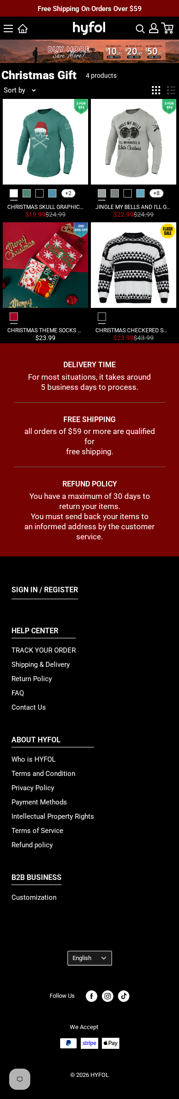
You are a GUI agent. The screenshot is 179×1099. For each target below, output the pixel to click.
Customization (33, 897)
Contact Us (28, 707)
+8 (156, 193)
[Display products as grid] (156, 90)
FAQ (17, 693)
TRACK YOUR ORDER (43, 650)
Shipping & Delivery (40, 664)
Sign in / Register (44, 589)
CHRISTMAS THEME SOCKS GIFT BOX (45, 330)
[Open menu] (8, 28)
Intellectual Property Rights (52, 816)
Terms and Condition (43, 773)
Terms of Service (37, 831)
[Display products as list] (171, 90)
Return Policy (31, 679)
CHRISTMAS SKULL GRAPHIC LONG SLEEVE (45, 207)
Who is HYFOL (33, 759)
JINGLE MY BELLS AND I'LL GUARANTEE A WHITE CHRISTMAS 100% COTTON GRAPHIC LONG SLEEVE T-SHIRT (133, 207)
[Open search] (140, 28)
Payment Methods (39, 802)
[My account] (153, 28)
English (82, 957)
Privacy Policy (32, 788)
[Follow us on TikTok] (123, 996)
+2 (68, 193)
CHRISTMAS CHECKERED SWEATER (133, 330)
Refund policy (32, 845)
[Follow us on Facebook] (91, 996)
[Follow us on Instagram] (107, 996)
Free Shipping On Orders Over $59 (90, 9)
